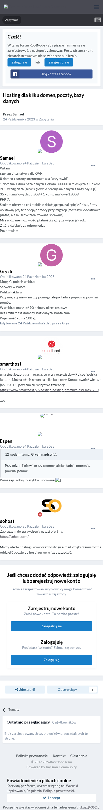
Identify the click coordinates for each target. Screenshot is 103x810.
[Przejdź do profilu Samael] (51, 141)
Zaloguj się (19, 62)
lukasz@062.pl (89, 807)
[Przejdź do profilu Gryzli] (51, 255)
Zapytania (46, 119)
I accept (53, 798)
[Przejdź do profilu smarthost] (51, 347)
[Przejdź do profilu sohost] (51, 505)
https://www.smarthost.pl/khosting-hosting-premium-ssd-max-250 (49, 390)
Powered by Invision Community (51, 767)
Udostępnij (26, 690)
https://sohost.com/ (14, 537)
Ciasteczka (78, 756)
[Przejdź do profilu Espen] (51, 425)
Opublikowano (27, 163)
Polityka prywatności (32, 756)
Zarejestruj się (58, 62)
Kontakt (59, 756)
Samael (18, 114)
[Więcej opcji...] (93, 166)
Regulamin (34, 791)
